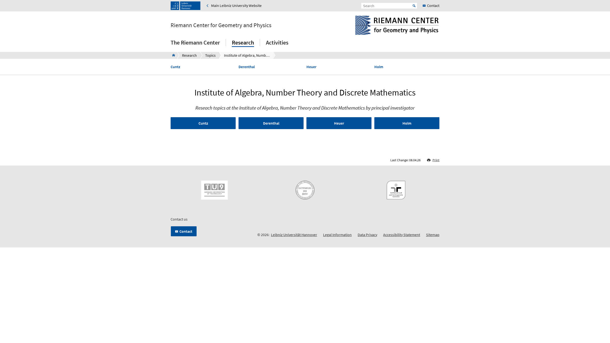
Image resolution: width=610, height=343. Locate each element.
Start (414, 6)
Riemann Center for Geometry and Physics (221, 25)
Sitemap (432, 234)
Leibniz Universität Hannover (294, 234)
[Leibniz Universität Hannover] (185, 5)
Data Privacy (367, 234)
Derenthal (247, 67)
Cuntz (175, 67)
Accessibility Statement (401, 234)
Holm (378, 67)
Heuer (311, 67)
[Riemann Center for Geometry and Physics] (172, 55)
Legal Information (337, 234)
